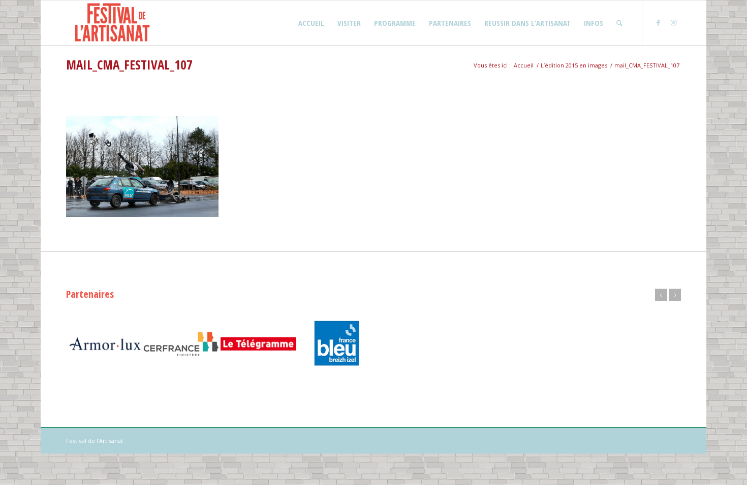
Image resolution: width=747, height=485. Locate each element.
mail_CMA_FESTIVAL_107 (129, 64)
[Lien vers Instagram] (673, 22)
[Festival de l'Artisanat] (112, 23)
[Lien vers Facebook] (658, 22)
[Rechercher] (619, 23)
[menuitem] (311, 23)
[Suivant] (675, 295)
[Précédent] (661, 295)
